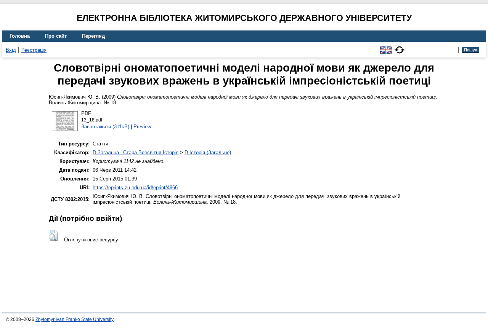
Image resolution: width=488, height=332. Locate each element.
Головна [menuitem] (20, 36)
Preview (142, 126)
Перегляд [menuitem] (93, 36)
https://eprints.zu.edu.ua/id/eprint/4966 (135, 187)
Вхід (11, 50)
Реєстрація (34, 50)
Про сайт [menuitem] (56, 36)
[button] (53, 235)
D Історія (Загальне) (208, 152)
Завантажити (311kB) (105, 126)
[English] (386, 46)
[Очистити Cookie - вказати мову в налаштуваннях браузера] (399, 46)
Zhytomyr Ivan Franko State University (74, 319)
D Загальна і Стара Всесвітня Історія (135, 152)
